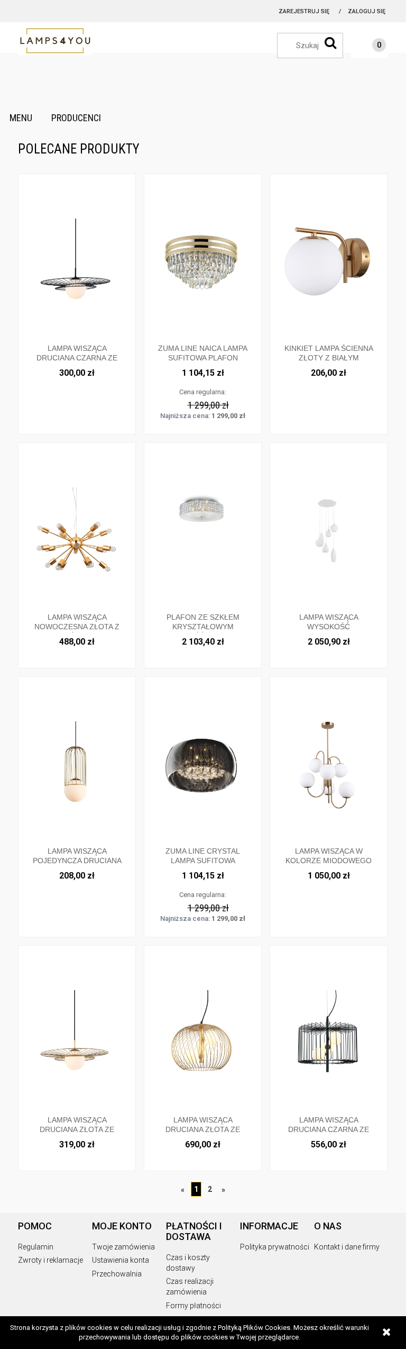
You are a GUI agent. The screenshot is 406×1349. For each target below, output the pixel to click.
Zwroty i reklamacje (50, 1260)
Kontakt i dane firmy (347, 1247)
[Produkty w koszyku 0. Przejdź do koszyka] (368, 46)
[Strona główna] (71, 41)
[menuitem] (21, 118)
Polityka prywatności (274, 1247)
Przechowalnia (117, 1274)
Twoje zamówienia (123, 1247)
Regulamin (35, 1247)
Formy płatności (193, 1305)
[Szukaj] (330, 43)
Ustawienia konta (120, 1260)
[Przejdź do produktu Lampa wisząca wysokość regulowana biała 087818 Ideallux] (328, 530)
